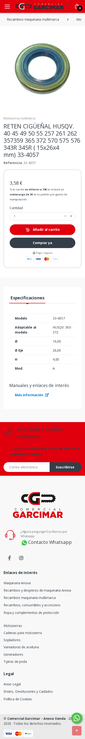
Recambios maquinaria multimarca (30, 597)
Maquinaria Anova (17, 583)
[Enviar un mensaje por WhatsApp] (76, 718)
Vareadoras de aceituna (21, 647)
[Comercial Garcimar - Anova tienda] (32, 6)
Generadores (13, 654)
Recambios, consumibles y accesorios (32, 605)
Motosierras (13, 625)
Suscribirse (65, 467)
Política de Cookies (18, 699)
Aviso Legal (12, 684)
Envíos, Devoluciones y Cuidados (28, 691)
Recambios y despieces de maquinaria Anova (37, 590)
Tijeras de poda (15, 661)
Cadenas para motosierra (23, 633)
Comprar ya (42, 242)
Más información (29, 395)
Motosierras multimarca (19, 118)
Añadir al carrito (46, 229)
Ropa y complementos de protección (31, 612)
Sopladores (12, 640)
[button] (68, 5)
